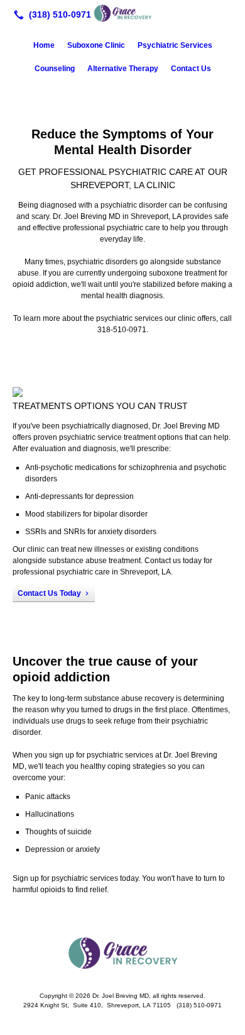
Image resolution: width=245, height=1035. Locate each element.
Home (44, 45)
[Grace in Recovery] (122, 13)
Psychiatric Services (175, 45)
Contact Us (191, 68)
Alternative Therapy (122, 68)
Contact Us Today (49, 593)
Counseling (55, 68)
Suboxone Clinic (96, 45)
